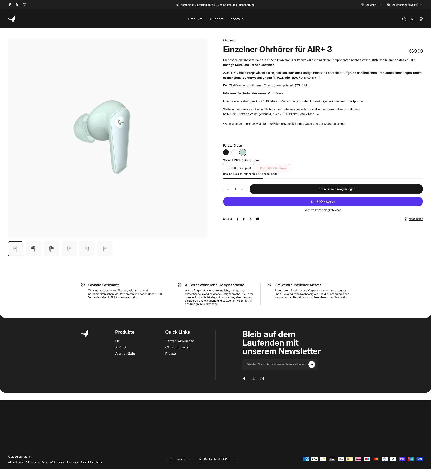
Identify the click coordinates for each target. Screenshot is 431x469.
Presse (170, 353)
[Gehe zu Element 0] (15, 248)
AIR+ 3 (120, 347)
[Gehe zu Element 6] (104, 248)
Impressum (72, 462)
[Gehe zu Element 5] (87, 248)
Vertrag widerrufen (179, 341)
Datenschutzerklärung (37, 462)
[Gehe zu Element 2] (51, 248)
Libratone (229, 40)
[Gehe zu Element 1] (33, 248)
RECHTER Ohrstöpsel (273, 168)
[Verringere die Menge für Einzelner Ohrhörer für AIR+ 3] (227, 189)
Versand (61, 462)
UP (117, 341)
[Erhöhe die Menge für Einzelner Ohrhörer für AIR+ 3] (243, 189)
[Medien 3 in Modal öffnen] (108, 138)
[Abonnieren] (311, 364)
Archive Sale (125, 353)
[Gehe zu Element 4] (69, 248)
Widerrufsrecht (16, 462)
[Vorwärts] (199, 146)
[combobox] (371, 4)
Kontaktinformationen (91, 462)
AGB (52, 462)
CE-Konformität (177, 347)
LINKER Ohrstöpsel (238, 168)
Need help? (416, 219)
